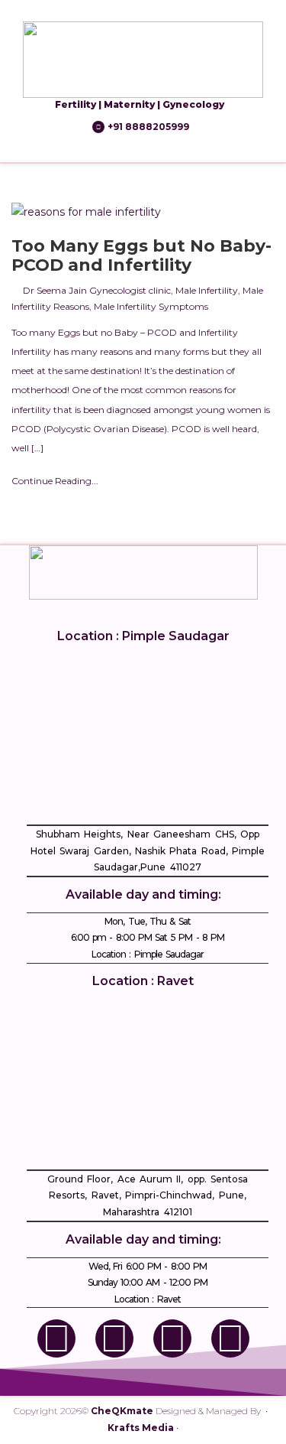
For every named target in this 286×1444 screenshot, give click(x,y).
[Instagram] (114, 1338)
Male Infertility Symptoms (151, 306)
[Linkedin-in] (172, 1338)
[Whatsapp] (230, 1338)
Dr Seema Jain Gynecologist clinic (97, 290)
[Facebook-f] (56, 1338)
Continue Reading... (54, 480)
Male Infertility (206, 290)
